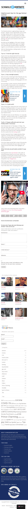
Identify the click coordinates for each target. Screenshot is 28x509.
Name (2, 244)
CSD (3, 355)
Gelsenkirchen (18, 304)
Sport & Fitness (5, 390)
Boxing (15, 132)
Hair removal (3, 407)
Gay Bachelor (5, 367)
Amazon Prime (12, 400)
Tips (3, 392)
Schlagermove (12, 158)
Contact (15, 505)
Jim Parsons (11, 409)
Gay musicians (22, 419)
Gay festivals (14, 152)
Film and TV (5, 360)
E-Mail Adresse (5, 249)
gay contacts (15, 405)
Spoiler (13, 422)
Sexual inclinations (8, 451)
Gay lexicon (6, 452)
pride (19, 414)
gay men (5, 422)
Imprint (3, 505)
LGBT (3, 376)
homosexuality (18, 407)
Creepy (25, 405)
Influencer (4, 374)
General (4, 350)
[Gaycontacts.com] (13, 7)
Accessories (6, 400)
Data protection (9, 505)
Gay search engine (8, 445)
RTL (12, 420)
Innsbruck (3, 319)
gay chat (3, 405)
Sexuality (4, 388)
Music (3, 381)
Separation (12, 424)
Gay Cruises (5, 371)
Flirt (6, 38)
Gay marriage (16, 419)
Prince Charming (6, 385)
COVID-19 (6, 403)
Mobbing (18, 412)
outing (15, 414)
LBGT (15, 409)
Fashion (4, 378)
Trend (6, 424)
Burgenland (17, 289)
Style (21, 422)
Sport (18, 422)
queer (8, 419)
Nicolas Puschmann (7, 414)
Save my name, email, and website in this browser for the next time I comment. (12, 263)
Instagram (6, 409)
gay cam (4, 369)
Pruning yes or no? (5, 210)
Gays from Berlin (7, 459)
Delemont (3, 304)
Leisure (3, 362)
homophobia (11, 407)
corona (18, 400)
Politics (3, 383)
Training (2, 424)
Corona (3, 353)
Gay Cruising (9, 405)
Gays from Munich (8, 462)
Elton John (16, 403)
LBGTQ (19, 409)
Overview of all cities (8, 447)
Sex (10, 422)
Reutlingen (17, 319)
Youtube (25, 424)
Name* (3, 334)
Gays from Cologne (8, 461)
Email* (3, 339)
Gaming (4, 364)
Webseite (3, 255)
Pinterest (12, 507)
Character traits (7, 449)
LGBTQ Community (8, 412)
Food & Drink (5, 357)
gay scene (21, 405)
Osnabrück (3, 289)
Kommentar (4, 232)
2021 (2, 400)
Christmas (19, 424)
